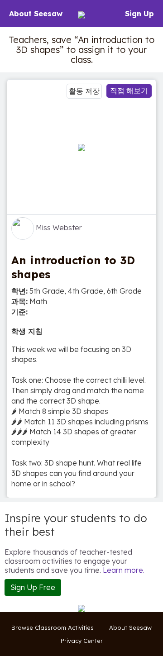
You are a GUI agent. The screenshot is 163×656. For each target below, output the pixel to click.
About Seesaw (35, 13)
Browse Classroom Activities (52, 627)
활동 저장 (84, 90)
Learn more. (123, 570)
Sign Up (139, 13)
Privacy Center (82, 640)
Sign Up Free (32, 587)
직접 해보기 (129, 90)
